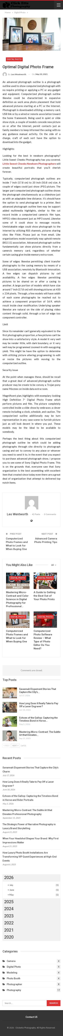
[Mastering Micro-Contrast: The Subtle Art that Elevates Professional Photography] (10, 735)
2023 (9, 916)
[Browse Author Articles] (31, 502)
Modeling (12, 972)
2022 (9, 923)
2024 (9, 908)
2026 (9, 877)
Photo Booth (13, 978)
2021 (9, 930)
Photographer (14, 984)
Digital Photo (14, 59)
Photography (14, 990)
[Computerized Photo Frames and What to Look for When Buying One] (18, 619)
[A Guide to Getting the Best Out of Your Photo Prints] (45, 581)
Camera (11, 961)
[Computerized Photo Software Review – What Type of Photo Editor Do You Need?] (45, 619)
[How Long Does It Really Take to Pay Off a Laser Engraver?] (10, 707)
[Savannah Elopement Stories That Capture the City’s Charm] (10, 693)
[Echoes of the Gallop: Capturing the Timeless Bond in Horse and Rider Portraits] (10, 721)
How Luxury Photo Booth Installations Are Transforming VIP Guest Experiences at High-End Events (30, 856)
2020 (9, 937)
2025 (9, 901)
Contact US (31, 1017)
